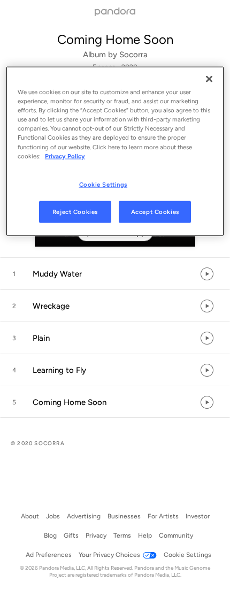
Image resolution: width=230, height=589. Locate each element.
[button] (115, 274)
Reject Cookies (75, 211)
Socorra (133, 54)
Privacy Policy (65, 155)
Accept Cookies (155, 211)
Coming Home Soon (115, 39)
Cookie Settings (103, 184)
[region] (115, 151)
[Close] (209, 79)
